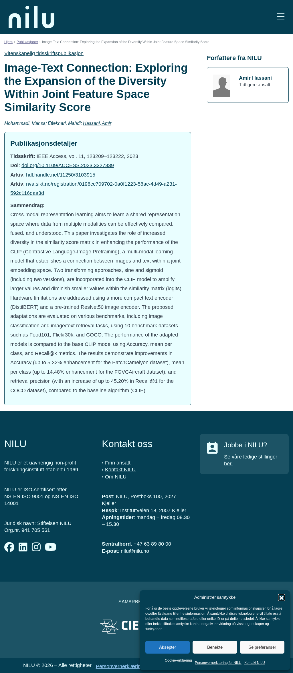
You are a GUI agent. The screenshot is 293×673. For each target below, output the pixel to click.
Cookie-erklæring (178, 660)
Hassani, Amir (97, 123)
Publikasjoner (27, 42)
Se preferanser (262, 647)
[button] (281, 597)
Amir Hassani (255, 78)
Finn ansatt (117, 463)
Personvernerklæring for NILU (218, 663)
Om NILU (115, 477)
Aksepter (167, 647)
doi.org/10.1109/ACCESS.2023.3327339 (67, 165)
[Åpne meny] (280, 17)
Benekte (215, 647)
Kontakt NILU (254, 663)
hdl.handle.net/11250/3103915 (60, 175)
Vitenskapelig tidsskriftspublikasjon (44, 53)
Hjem (8, 42)
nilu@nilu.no (135, 551)
